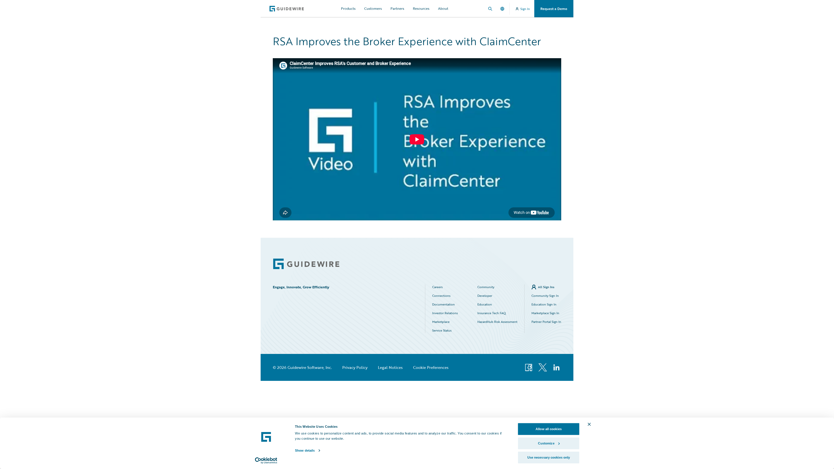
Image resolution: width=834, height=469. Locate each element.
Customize (546, 443)
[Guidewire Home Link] (306, 264)
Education (484, 304)
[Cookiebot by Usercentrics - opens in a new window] (266, 460)
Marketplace (441, 321)
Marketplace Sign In (545, 313)
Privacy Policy (354, 367)
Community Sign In (545, 295)
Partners (397, 8)
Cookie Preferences (430, 367)
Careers (437, 287)
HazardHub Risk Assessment (497, 321)
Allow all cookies (549, 429)
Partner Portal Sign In (546, 321)
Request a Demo (553, 8)
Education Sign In (543, 304)
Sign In (525, 9)
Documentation (443, 304)
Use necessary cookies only (548, 457)
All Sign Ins (546, 287)
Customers (373, 8)
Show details (305, 450)
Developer (484, 295)
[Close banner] (589, 424)
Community (485, 287)
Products (348, 8)
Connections (441, 295)
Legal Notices (390, 367)
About (443, 8)
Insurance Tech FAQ (491, 313)
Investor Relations (445, 313)
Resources (421, 8)
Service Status (442, 330)
